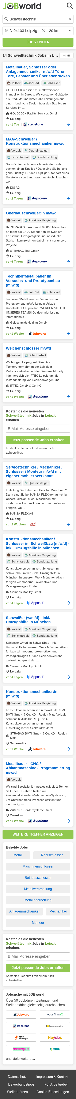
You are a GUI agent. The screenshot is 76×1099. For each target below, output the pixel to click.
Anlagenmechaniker (24, 911)
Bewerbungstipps (21, 1084)
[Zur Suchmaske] (70, 6)
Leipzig (58, 55)
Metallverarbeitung (38, 889)
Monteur (38, 922)
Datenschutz (17, 1077)
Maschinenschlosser (38, 866)
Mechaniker (58, 911)
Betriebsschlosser (38, 877)
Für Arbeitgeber (56, 1084)
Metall (18, 855)
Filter (66, 55)
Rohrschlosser (52, 855)
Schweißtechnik (22, 55)
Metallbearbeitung (38, 900)
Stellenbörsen (17, 1092)
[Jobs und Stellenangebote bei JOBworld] (22, 6)
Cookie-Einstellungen (53, 1092)
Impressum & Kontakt (52, 1077)
